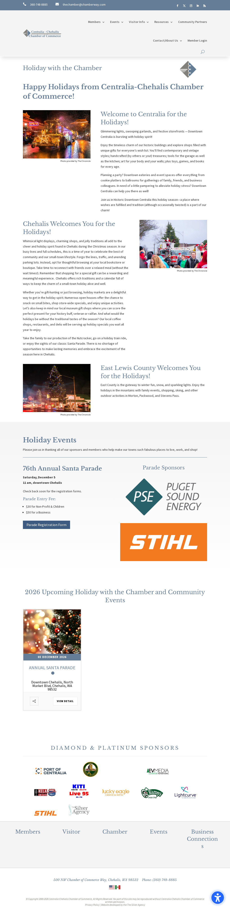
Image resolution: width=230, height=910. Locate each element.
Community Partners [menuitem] (192, 22)
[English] (112, 887)
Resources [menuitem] (161, 22)
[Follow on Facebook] (177, 5)
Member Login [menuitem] (197, 40)
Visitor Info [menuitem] (137, 22)
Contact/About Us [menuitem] (165, 40)
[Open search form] (203, 52)
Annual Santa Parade (52, 667)
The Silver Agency (136, 904)
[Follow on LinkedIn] (197, 5)
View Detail (65, 701)
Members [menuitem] (94, 22)
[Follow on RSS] (204, 5)
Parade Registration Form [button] (46, 524)
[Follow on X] (184, 5)
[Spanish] (118, 887)
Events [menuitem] (114, 22)
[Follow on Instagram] (191, 5)
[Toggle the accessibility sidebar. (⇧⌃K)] (217, 897)
